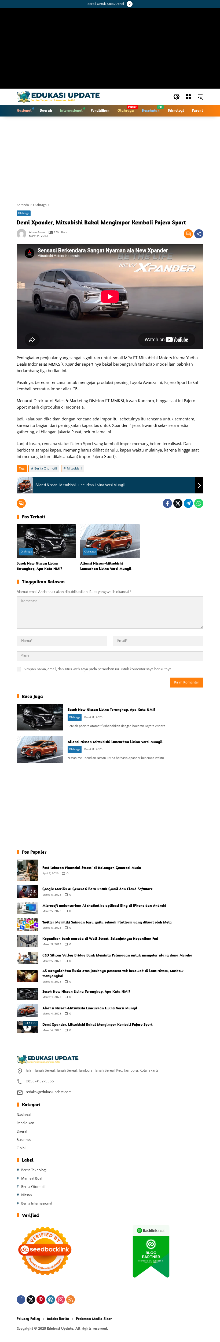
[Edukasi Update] (59, 96)
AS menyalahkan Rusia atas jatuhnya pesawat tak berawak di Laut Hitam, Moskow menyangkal (113, 973)
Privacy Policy (28, 1318)
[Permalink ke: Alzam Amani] (23, 234)
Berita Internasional (36, 1203)
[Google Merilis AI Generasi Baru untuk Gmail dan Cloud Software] (27, 891)
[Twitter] (177, 503)
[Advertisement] (110, 159)
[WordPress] (50, 1299)
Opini (21, 1148)
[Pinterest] (40, 1299)
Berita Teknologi (33, 1170)
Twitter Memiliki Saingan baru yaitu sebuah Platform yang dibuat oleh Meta (107, 922)
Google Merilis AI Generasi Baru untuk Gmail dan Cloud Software (97, 888)
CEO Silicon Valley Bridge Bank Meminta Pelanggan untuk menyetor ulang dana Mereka (117, 955)
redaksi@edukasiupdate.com (49, 1092)
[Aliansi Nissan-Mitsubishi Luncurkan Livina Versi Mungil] (110, 541)
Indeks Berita (58, 1318)
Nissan (26, 1195)
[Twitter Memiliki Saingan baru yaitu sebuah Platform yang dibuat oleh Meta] (27, 924)
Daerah (22, 1131)
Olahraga (23, 213)
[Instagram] (60, 1299)
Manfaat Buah (32, 1178)
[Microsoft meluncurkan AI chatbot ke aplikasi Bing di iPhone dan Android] (27, 908)
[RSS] (70, 1299)
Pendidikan (25, 1123)
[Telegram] (188, 503)
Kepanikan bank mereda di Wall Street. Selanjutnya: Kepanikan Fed (100, 938)
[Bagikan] (198, 233)
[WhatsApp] (198, 503)
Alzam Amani (37, 232)
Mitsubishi (74, 468)
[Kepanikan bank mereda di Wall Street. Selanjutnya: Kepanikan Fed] (27, 941)
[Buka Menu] (188, 96)
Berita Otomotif (45, 468)
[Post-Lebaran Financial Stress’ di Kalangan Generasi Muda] (27, 870)
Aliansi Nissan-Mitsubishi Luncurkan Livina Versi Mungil (105, 566)
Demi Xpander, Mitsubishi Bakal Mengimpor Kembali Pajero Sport (97, 1024)
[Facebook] (167, 503)
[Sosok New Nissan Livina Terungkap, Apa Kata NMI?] (46, 541)
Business (24, 1140)
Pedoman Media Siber (94, 1318)
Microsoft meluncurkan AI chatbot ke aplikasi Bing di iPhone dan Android (104, 905)
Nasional (24, 1115)
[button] (176, 96)
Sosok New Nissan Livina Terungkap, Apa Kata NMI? (39, 566)
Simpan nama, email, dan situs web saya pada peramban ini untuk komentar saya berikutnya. (98, 669)
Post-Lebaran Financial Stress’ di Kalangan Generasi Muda (91, 867)
